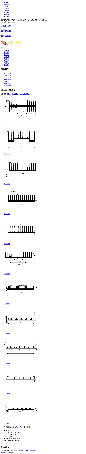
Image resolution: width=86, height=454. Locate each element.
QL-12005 (7, 304)
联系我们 (6, 16)
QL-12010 (7, 154)
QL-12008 (7, 214)
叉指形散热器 (8, 79)
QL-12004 (7, 334)
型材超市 (6, 8)
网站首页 (6, 2)
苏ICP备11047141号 (30, 450)
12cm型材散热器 (24, 94)
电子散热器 (6, 26)
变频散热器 (7, 85)
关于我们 (6, 4)
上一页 (19, 427)
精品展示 (6, 6)
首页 (8, 94)
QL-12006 (7, 274)
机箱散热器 (7, 83)
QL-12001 (7, 423)
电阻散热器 (7, 81)
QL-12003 (7, 364)
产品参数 (6, 12)
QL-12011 (7, 124)
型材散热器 (6, 36)
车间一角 (6, 10)
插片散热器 (6, 31)
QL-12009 (7, 184)
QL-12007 (7, 244)
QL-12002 (7, 393)
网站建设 (3, 452)
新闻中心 (6, 14)
